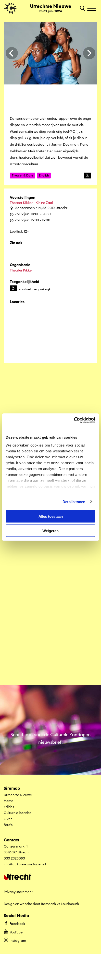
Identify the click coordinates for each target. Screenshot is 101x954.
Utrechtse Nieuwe (18, 795)
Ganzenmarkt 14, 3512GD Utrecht (41, 208)
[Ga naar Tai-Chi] (50, 635)
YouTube (16, 932)
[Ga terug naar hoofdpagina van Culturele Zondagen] (10, 8)
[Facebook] (50, 258)
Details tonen (74, 501)
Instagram (18, 940)
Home (8, 801)
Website (25, 258)
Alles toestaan (50, 516)
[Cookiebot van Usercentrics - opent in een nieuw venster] (73, 420)
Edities (9, 807)
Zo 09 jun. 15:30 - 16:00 (32, 220)
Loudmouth (70, 904)
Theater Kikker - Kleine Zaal (31, 202)
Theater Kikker (21, 270)
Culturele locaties (17, 813)
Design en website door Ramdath (30, 904)
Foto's (8, 825)
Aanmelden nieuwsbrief (50, 766)
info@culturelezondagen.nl (25, 864)
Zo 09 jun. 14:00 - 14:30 (33, 214)
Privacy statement (18, 892)
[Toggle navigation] (92, 8)
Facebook (17, 923)
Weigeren (50, 531)
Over (8, 819)
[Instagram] (70, 258)
